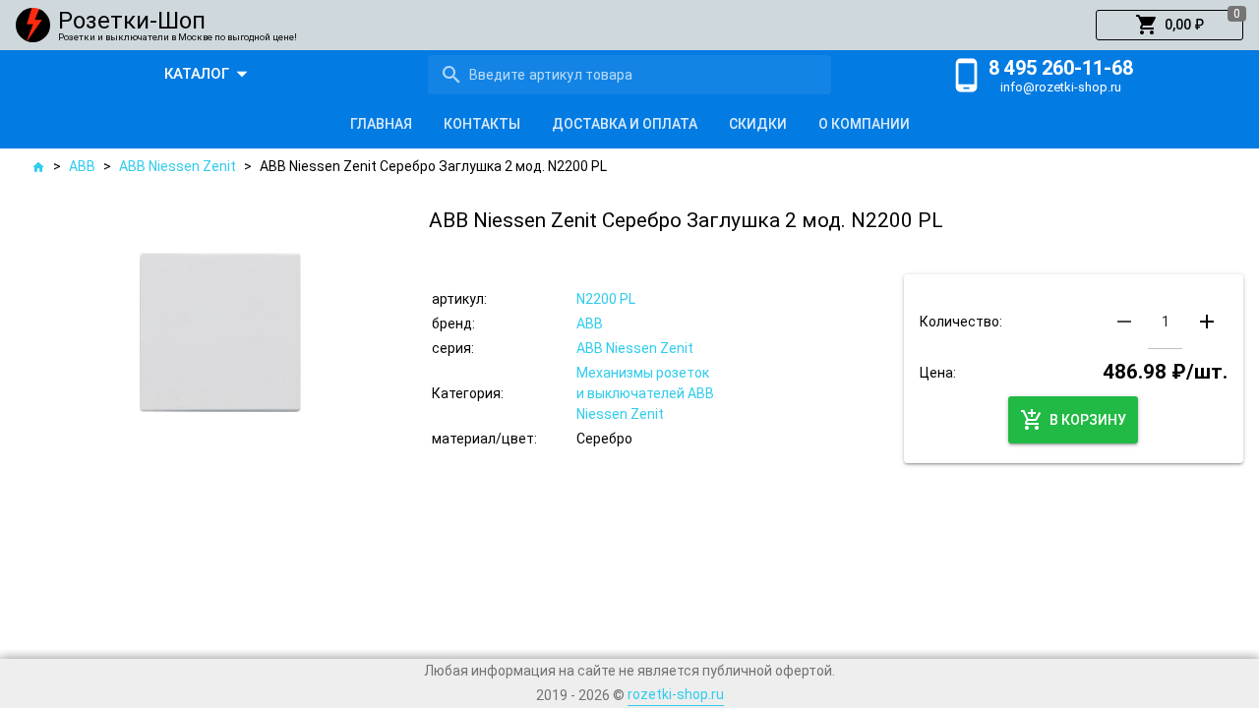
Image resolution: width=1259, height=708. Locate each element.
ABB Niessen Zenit (177, 166)
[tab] (381, 123)
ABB (82, 166)
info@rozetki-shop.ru (1060, 87)
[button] (1169, 25)
